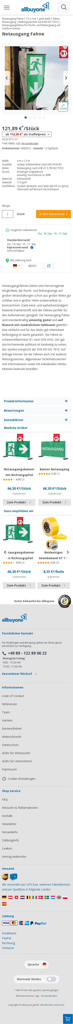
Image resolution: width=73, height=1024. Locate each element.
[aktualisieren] (49, 266)
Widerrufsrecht (11, 737)
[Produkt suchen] (63, 7)
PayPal (6, 938)
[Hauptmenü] (7, 7)
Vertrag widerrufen (14, 856)
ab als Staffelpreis (25, 134)
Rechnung (8, 943)
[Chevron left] (7, 78)
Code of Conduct (13, 696)
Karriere (7, 720)
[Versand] (9, 880)
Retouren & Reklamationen (20, 808)
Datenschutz (10, 745)
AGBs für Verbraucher (16, 753)
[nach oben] (68, 999)
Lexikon (7, 848)
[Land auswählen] (17, 266)
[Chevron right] (66, 78)
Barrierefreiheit (12, 728)
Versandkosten (30, 143)
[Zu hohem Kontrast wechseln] (51, 979)
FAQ (5, 799)
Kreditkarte (9, 933)
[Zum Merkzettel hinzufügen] (65, 47)
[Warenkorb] (68, 1019)
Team (6, 712)
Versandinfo (10, 832)
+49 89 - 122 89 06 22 (27, 653)
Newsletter (9, 824)
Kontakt (7, 816)
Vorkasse (8, 948)
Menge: (6, 206)
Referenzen (9, 704)
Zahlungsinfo (10, 840)
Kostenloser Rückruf (17, 674)
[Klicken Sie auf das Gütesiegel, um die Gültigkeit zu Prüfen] (64, 604)
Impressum (9, 769)
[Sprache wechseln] (44, 964)
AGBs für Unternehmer (17, 761)
